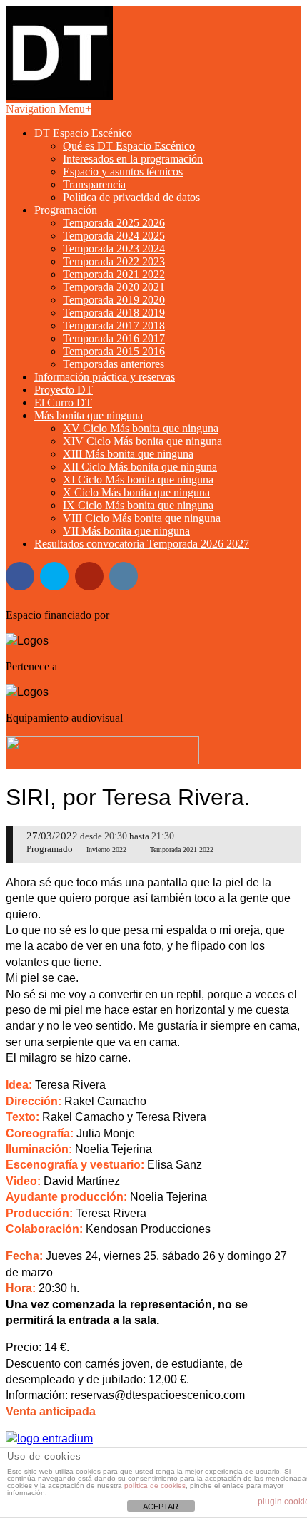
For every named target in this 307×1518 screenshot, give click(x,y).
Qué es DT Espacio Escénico (129, 146)
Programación (65, 210)
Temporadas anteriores (113, 364)
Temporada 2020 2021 (114, 287)
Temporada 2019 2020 (114, 300)
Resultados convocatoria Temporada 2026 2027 (141, 544)
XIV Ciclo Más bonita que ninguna (142, 441)
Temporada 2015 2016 (114, 351)
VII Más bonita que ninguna (126, 531)
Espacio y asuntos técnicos (123, 171)
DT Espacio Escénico (83, 133)
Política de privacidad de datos (131, 197)
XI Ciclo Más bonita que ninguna (138, 479)
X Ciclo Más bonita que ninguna (136, 492)
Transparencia (94, 184)
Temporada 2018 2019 (114, 313)
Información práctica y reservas (104, 377)
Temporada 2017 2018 (114, 325)
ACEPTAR (160, 1506)
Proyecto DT (63, 390)
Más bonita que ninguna (88, 415)
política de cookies (155, 1485)
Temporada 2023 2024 (114, 248)
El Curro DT (63, 402)
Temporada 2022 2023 (114, 261)
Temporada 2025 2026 (114, 223)
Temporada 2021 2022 (114, 274)
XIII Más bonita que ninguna (128, 454)
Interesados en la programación (133, 159)
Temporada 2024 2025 (114, 236)
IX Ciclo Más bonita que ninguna (138, 505)
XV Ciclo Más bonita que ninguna (140, 428)
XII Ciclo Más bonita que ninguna (140, 467)
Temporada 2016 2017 (114, 338)
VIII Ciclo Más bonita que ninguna (142, 518)
